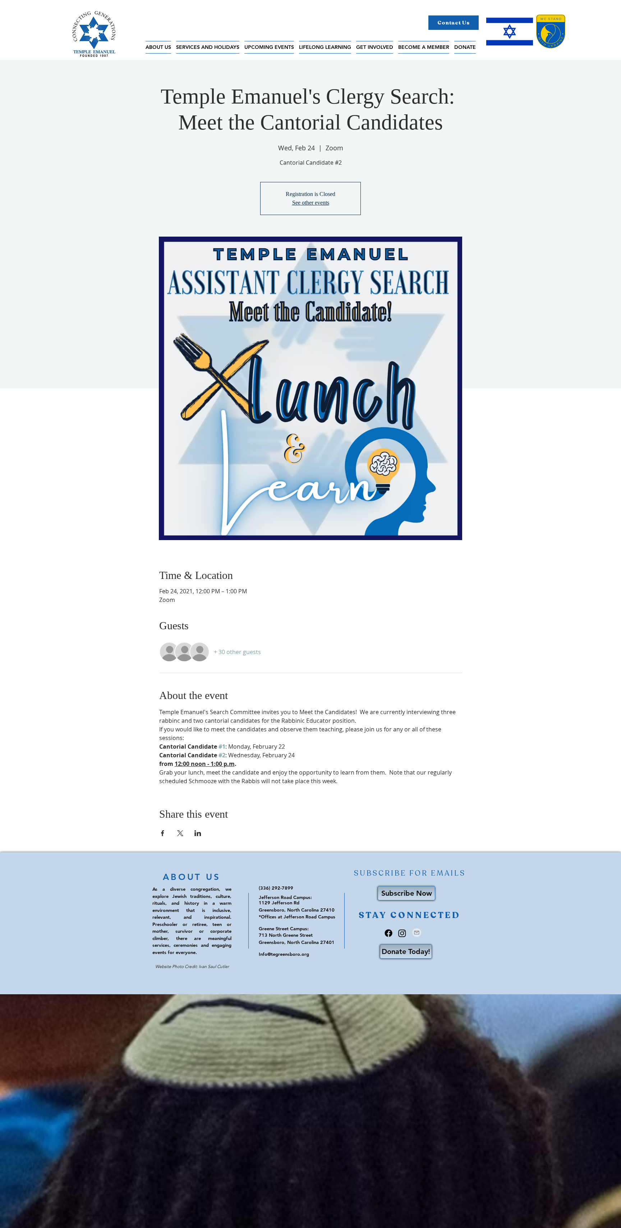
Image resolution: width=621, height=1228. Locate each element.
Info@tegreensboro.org (284, 954)
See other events (310, 203)
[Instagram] (402, 933)
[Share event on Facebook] (162, 833)
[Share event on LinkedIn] (197, 833)
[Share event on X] (180, 833)
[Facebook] (388, 933)
